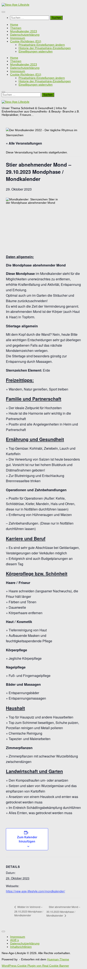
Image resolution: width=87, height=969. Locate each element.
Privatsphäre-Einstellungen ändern (42, 44)
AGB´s (14, 940)
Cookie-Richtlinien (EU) (25, 41)
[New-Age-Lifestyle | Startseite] (15, 4)
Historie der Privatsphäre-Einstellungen (45, 48)
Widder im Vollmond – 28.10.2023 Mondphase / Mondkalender (28, 911)
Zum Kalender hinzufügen (27, 839)
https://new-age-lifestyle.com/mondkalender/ (35, 891)
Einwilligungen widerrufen (36, 51)
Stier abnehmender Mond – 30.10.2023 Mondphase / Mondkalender (63, 911)
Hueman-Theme (58, 959)
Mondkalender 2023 (23, 31)
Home (14, 24)
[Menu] (3, 12)
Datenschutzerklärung (24, 34)
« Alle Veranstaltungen (24, 143)
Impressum (17, 38)
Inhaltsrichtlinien (21, 946)
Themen (15, 28)
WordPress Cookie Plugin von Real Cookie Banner (35, 965)
